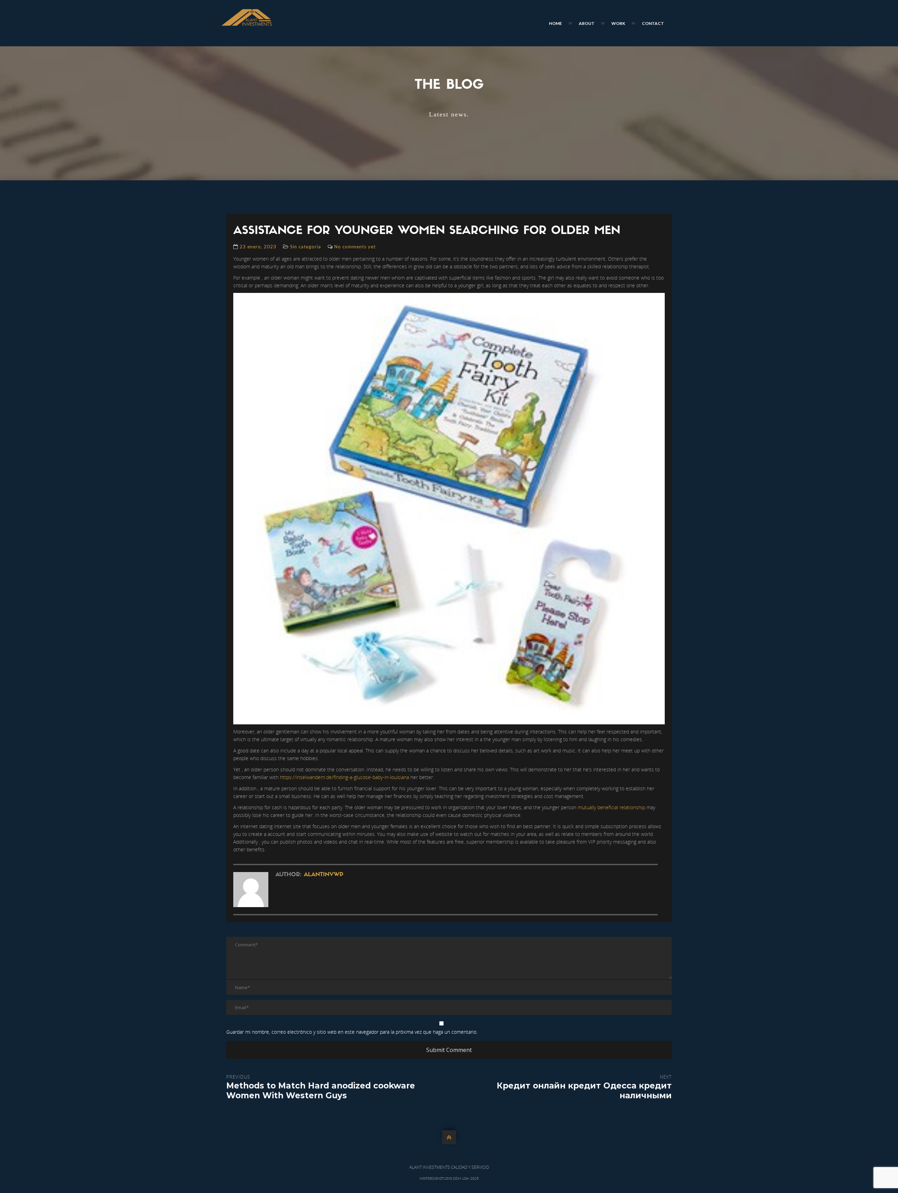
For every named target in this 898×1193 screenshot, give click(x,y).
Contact (653, 23)
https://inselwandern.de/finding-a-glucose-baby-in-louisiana (344, 777)
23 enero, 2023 (258, 246)
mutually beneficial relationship (611, 807)
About (587, 23)
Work (618, 23)
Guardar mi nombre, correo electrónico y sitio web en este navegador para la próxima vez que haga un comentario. (351, 1031)
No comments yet (355, 246)
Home (555, 23)
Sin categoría (305, 246)
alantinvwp (323, 875)
